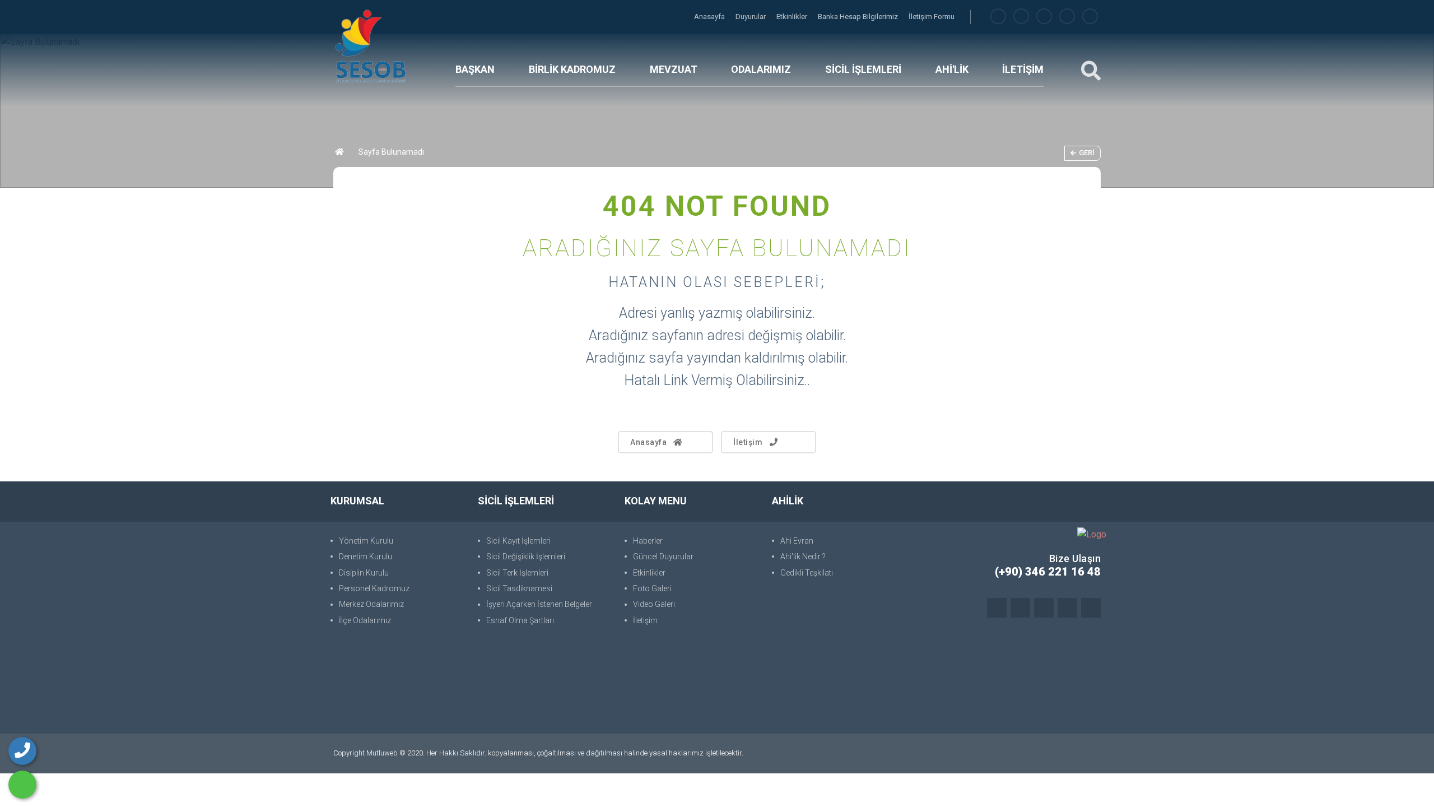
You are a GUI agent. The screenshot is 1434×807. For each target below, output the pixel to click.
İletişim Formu (932, 16)
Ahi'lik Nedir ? (803, 556)
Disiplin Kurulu (364, 572)
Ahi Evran (796, 540)
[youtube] (1090, 16)
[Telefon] (22, 751)
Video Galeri (654, 604)
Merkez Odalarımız (371, 604)
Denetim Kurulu (365, 556)
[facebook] (998, 16)
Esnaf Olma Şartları (520, 620)
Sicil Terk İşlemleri (517, 572)
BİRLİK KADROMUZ (572, 69)
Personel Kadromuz (374, 588)
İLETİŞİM (1023, 69)
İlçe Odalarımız (365, 620)
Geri (1087, 153)
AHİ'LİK (952, 69)
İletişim (747, 442)
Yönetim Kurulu (366, 540)
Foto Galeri (652, 588)
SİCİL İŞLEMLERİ (863, 69)
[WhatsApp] (22, 785)
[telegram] (1021, 16)
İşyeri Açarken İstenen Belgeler (539, 604)
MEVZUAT (673, 69)
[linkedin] (1067, 16)
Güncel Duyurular (663, 556)
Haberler (648, 540)
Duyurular (751, 16)
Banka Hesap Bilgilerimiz (859, 16)
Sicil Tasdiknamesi (519, 588)
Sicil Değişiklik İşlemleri (525, 556)
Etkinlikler (792, 16)
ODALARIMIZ (761, 69)
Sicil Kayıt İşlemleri (518, 540)
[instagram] (1044, 16)
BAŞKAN (475, 69)
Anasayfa (710, 16)
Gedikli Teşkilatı (806, 572)
